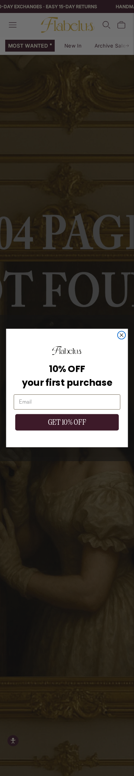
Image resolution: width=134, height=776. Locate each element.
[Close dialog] (121, 335)
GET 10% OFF (67, 422)
